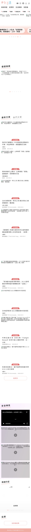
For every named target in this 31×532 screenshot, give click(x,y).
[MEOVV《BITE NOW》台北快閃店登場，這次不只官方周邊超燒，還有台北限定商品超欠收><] (15, 435)
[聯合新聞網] (2, 2)
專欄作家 (6, 482)
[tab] (9, 36)
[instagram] (20, 3)
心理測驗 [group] (4, 11)
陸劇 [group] (11, 11)
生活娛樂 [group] (19, 7)
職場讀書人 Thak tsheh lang (10, 236)
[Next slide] (28, 26)
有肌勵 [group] (26, 7)
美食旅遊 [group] (4, 7)
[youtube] (17, 3)
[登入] (26, 3)
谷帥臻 (4, 149)
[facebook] (23, 3)
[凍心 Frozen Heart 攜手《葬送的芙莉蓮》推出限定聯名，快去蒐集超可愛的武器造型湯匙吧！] (15, 470)
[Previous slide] (3, 26)
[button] (29, 3)
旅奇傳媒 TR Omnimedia (9, 207)
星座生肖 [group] (18, 11)
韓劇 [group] (24, 11)
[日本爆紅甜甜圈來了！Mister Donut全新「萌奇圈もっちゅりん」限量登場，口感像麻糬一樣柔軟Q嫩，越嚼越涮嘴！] (15, 452)
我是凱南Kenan (6, 344)
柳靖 (3, 178)
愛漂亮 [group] (11, 7)
